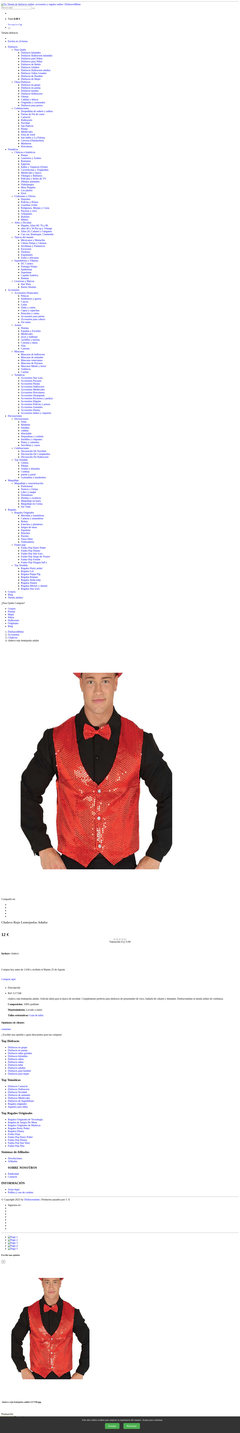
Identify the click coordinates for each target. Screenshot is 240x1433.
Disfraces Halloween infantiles (36, 55)
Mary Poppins (28, 187)
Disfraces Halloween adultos (35, 70)
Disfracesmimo (32, 1199)
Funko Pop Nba (16, 1145)
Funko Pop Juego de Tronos (35, 556)
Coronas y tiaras (29, 342)
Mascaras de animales (32, 357)
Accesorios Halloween (32, 386)
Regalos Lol (27, 571)
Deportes (25, 199)
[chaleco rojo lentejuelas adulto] (96, 896)
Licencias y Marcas (24, 281)
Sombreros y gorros (31, 298)
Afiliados (12, 1161)
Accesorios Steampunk (33, 395)
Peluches (25, 533)
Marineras (26, 143)
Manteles (25, 424)
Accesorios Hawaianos (33, 392)
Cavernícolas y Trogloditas (34, 169)
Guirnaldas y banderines (33, 477)
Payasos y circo (29, 210)
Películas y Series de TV (33, 178)
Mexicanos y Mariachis (33, 240)
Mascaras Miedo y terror (33, 366)
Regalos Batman (29, 577)
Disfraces (12, 46)
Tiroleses (25, 251)
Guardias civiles (29, 205)
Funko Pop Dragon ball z (34, 562)
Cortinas (25, 471)
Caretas (25, 372)
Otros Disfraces (22, 82)
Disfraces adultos (16, 1067)
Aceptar (112, 1426)
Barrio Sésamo (28, 287)
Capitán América (29, 275)
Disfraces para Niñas (31, 61)
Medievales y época (31, 172)
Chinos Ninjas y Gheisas (33, 243)
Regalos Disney (29, 583)
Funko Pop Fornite (30, 559)
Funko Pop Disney (30, 550)
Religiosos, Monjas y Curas (35, 208)
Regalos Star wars (30, 588)
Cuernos (25, 348)
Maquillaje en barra (31, 500)
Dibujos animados (30, 181)
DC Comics (27, 263)
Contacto (12, 1176)
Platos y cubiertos (30, 442)
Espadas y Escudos (31, 331)
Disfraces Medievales (19, 1098)
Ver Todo (26, 506)
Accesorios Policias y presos (35, 404)
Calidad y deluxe (29, 99)
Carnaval (25, 117)
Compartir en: (8, 899)
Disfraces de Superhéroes (21, 1101)
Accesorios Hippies (31, 401)
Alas (23, 345)
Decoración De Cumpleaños (35, 454)
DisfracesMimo (16, 631)
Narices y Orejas (29, 489)
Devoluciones (15, 1158)
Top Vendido (21, 459)
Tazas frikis (27, 539)
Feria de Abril (28, 134)
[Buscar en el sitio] (33, 8)
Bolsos (24, 521)
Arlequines (26, 213)
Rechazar (132, 1426)
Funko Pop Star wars (32, 553)
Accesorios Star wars (32, 377)
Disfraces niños (16, 1059)
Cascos (24, 301)
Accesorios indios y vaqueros (36, 413)
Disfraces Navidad (17, 1092)
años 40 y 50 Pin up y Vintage (36, 228)
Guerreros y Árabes (31, 158)
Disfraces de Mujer (30, 79)
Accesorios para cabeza (33, 319)
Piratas (24, 128)
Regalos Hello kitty (31, 580)
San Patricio (27, 126)
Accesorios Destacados (26, 292)
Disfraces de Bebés (31, 64)
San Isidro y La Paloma (33, 137)
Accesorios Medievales (33, 389)
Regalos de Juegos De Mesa (22, 1122)
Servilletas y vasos (30, 445)
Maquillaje (13, 480)
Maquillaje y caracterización (28, 483)
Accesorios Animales (32, 407)
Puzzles (25, 536)
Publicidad (13, 1173)
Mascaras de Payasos (32, 363)
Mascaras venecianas (31, 360)
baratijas (25, 427)
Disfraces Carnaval (17, 1086)
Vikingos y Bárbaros (31, 175)
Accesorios (13, 290)
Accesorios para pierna (32, 316)
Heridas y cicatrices (31, 498)
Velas (23, 421)
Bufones (25, 216)
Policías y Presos (29, 202)
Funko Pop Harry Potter (33, 547)
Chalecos (12, 637)
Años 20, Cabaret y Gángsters (36, 231)
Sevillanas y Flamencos (33, 246)
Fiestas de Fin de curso (32, 114)
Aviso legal (13, 1189)
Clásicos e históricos (24, 152)
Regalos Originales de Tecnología (25, 1119)
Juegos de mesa (29, 527)
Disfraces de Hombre (32, 76)
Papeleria (25, 530)
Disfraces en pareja (30, 87)
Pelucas (25, 295)
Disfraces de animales (19, 1095)
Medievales (27, 131)
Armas (17, 325)
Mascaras (19, 351)
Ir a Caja (19, 24)
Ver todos (26, 322)
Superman (26, 272)
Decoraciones (15, 416)
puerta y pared (28, 474)
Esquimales (27, 254)
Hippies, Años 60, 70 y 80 (34, 225)
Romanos (26, 161)
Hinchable (26, 433)
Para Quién (20, 49)
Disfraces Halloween (31, 93)
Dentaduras (27, 495)
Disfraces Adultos (30, 67)
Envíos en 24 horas (18, 41)
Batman (25, 278)
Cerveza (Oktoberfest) (32, 140)
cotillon (25, 430)
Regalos (12, 509)
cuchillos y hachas (30, 339)
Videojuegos (27, 184)
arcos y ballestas (29, 336)
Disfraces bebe (15, 1065)
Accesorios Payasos (31, 380)
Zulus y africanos (30, 257)
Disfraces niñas (16, 1062)
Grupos (12, 591)
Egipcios (25, 164)
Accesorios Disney (30, 410)
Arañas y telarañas (30, 468)
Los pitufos (26, 190)
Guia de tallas (36, 1015)
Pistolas (25, 328)
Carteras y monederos (32, 518)
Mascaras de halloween (33, 354)
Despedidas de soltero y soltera (37, 111)
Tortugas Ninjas (29, 266)
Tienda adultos (15, 597)
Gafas (24, 304)
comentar (6, 1029)
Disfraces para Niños (31, 58)
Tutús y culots (28, 307)
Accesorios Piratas (30, 383)
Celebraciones (21, 108)
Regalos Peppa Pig (30, 574)
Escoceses (26, 249)
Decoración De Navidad (33, 451)
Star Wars (26, 284)
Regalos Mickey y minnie (34, 585)
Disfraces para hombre (19, 1070)
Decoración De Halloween (34, 457)
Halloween (26, 120)
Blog (10, 594)
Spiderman (26, 269)
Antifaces (26, 369)
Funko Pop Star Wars (19, 1143)
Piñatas (24, 465)
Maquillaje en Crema (31, 503)
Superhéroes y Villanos (26, 260)
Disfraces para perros (32, 105)
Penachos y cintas (30, 313)
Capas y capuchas (30, 310)
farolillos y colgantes (31, 439)
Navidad (25, 123)
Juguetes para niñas (18, 1106)
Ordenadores (27, 541)
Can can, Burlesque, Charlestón (37, 234)
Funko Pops (14, 1134)
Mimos (24, 219)
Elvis (23, 193)
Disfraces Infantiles (31, 52)
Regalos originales (17, 1103)
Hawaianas (26, 146)
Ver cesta (11, 24)
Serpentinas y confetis (32, 436)
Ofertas (24, 96)
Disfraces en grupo (30, 84)
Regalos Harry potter (31, 568)
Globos (24, 462)
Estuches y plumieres (32, 524)
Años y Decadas (22, 222)
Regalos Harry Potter (19, 1128)
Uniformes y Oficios (24, 196)
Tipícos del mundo (23, 237)
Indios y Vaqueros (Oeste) (34, 167)
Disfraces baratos (30, 90)
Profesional (26, 486)
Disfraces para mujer (18, 1073)
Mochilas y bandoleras (32, 515)
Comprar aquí (8, 979)
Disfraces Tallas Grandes (34, 73)
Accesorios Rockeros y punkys (37, 398)
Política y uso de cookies (20, 1192)
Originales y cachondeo (33, 102)
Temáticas (13, 149)
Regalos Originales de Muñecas (24, 1125)
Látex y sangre (28, 492)
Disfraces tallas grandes (20, 1053)
